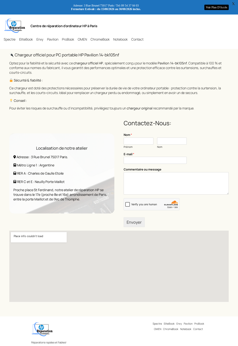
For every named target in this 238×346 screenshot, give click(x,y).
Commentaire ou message (142, 169)
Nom (128, 135)
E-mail (129, 154)
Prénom (128, 147)
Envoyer (134, 222)
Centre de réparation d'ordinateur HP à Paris (63, 26)
